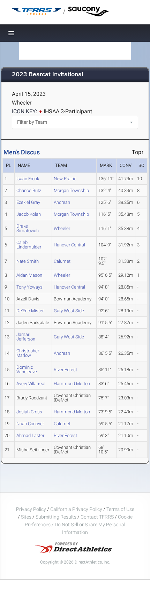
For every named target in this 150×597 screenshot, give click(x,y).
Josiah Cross (29, 411)
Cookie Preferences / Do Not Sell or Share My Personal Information (79, 524)
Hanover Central (69, 244)
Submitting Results (56, 517)
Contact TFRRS (98, 517)
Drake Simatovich (27, 228)
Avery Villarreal (30, 383)
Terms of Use (120, 509)
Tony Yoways (29, 287)
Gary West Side (69, 310)
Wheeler (62, 228)
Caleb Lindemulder (28, 245)
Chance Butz (28, 190)
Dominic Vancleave (26, 369)
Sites (26, 517)
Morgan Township (71, 190)
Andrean (62, 202)
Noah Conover (30, 423)
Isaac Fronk (27, 178)
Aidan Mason (29, 275)
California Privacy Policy (76, 509)
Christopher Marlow (27, 353)
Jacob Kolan (28, 214)
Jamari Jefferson (25, 337)
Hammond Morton (72, 383)
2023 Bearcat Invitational (47, 75)
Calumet (62, 261)
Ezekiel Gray (28, 202)
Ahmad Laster (30, 435)
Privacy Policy (31, 509)
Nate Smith (27, 261)
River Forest (65, 369)
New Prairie (65, 178)
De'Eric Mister (30, 310)
